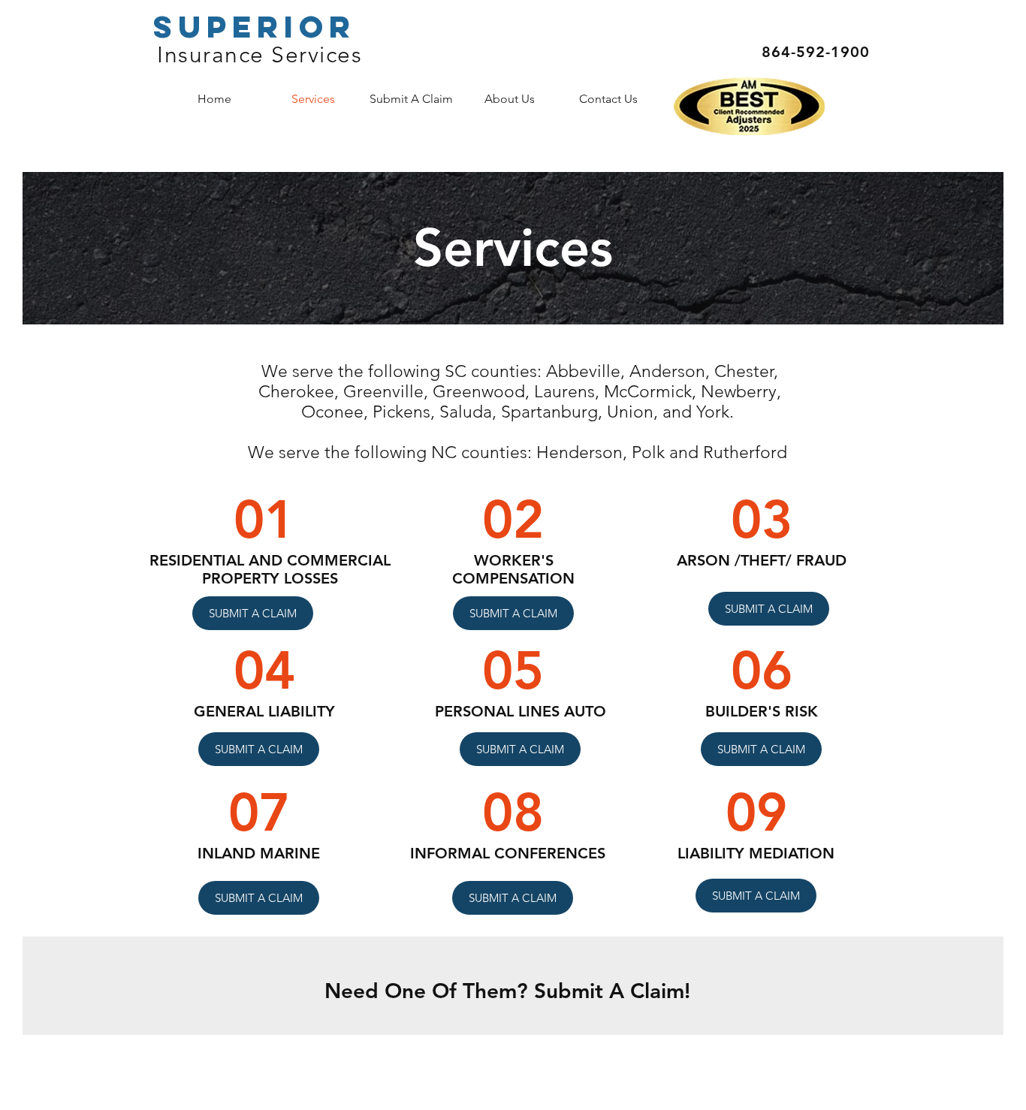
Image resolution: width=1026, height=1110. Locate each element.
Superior (254, 27)
